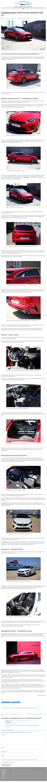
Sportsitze (28, 708)
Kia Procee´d (34, 707)
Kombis (2, 176)
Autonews (3, 18)
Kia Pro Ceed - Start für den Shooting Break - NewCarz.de (20, 720)
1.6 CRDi (2, 707)
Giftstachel (10, 682)
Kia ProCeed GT (39, 707)
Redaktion (29, 18)
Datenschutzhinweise (12, 762)
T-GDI (32, 708)
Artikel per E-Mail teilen (6, 702)
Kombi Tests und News (15, 18)
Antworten (8, 727)
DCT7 (9, 707)
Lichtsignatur (7, 708)
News (3, 776)
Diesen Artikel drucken (16, 702)
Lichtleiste (2, 708)
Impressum (4, 769)
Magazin (3, 778)
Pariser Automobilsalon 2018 (13, 708)
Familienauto (21, 707)
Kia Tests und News (9, 18)
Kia (41, 53)
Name (2, 747)
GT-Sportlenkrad (26, 707)
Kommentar (3, 734)
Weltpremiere (35, 708)
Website (2, 755)
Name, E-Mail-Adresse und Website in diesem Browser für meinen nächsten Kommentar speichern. (20, 759)
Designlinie (12, 707)
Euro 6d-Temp (16, 707)
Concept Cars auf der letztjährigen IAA (25, 633)
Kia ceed (30, 707)
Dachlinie (5, 707)
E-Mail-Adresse (4, 751)
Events (3, 777)
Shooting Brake (24, 708)
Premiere (20, 708)
